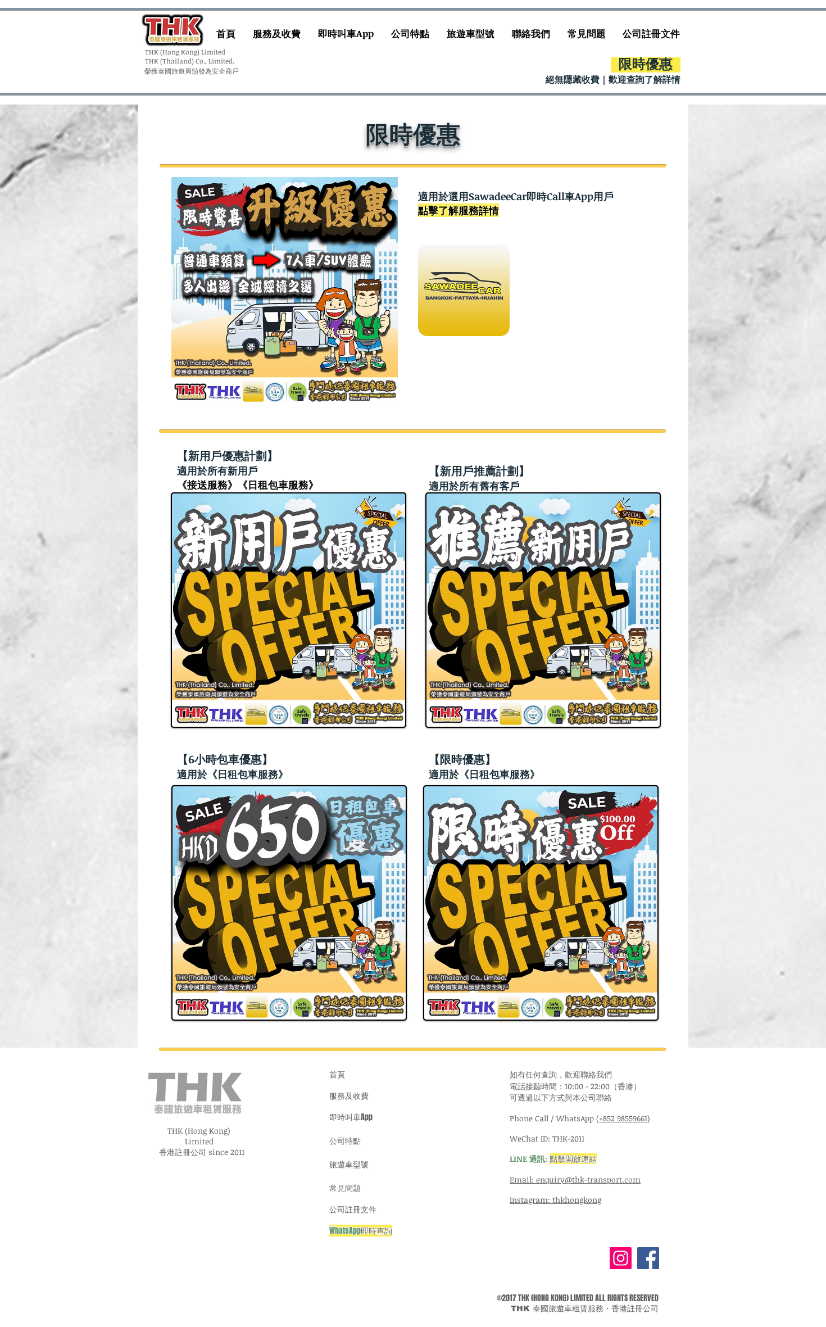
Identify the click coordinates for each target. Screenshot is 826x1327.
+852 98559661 (623, 1118)
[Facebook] (648, 1258)
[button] (284, 290)
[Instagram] (621, 1258)
